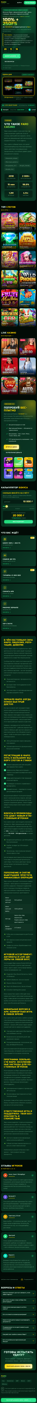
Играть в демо (11, 447)
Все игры (5, 210)
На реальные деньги (14, 452)
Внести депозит (18, 521)
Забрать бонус (10, 56)
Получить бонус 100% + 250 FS (18, 1366)
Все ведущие (6, 336)
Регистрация (30, 2)
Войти (19, 2)
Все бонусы (9, 61)
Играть (29, 1397)
